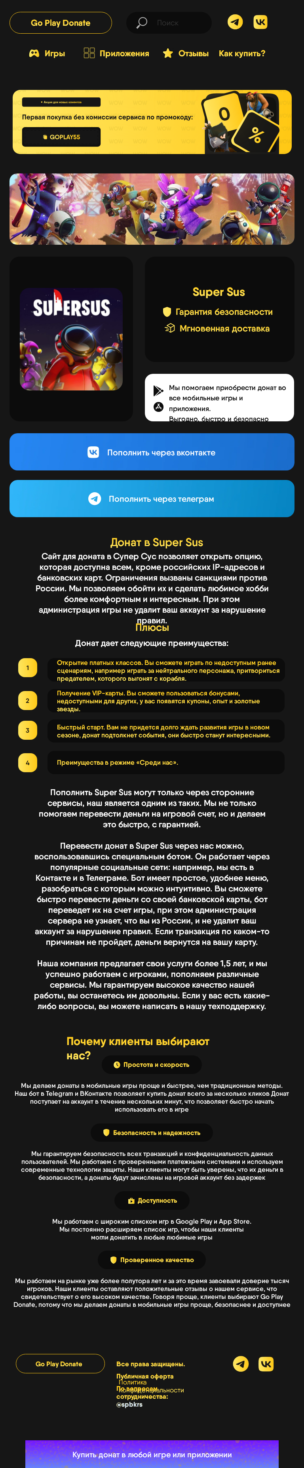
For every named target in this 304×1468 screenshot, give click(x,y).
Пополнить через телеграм (161, 498)
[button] (158, 407)
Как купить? (242, 53)
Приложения (124, 53)
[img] (260, 22)
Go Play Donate (60, 22)
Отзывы (194, 53)
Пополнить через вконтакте (161, 452)
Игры (55, 53)
